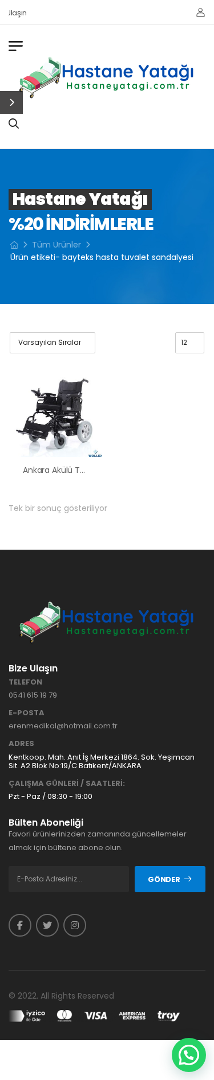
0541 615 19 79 (33, 695)
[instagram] (74, 925)
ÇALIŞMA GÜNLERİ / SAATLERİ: (67, 783)
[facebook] (20, 925)
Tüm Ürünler (56, 244)
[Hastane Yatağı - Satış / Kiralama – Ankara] (107, 77)
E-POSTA (27, 713)
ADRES (21, 743)
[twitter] (47, 925)
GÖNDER (164, 879)
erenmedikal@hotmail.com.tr (63, 725)
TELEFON (25, 682)
